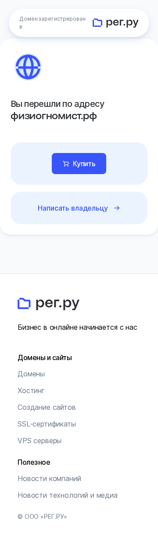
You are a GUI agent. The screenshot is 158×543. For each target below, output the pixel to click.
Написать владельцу (73, 208)
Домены (31, 373)
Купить (84, 163)
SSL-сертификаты (47, 423)
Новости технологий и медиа (68, 495)
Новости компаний (49, 478)
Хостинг (31, 390)
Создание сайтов (47, 407)
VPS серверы (39, 440)
